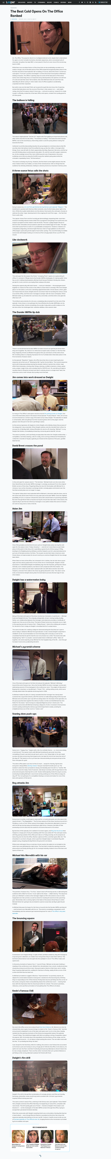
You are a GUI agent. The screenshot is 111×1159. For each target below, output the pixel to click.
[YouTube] (82, 2)
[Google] (93, 2)
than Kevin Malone (45, 1027)
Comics (56, 2)
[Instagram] (87, 2)
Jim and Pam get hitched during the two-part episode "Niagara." (44, 207)
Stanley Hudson (32, 766)
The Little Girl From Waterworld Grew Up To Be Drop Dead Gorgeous (61, 1147)
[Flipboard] (90, 2)
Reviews (63, 2)
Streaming (41, 2)
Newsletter (104, 2)
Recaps (49, 2)
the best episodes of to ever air (26, 1119)
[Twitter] (85, 2)
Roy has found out (57, 831)
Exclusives (21, 2)
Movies (29, 2)
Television (13, 7)
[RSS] (95, 2)
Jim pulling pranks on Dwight (53, 414)
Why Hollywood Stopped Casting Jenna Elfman (18, 1146)
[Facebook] (79, 2)
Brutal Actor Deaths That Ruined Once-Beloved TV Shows (46, 1146)
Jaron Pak (14, 19)
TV (35, 2)
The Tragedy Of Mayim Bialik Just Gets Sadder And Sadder (32, 1146)
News (70, 2)
